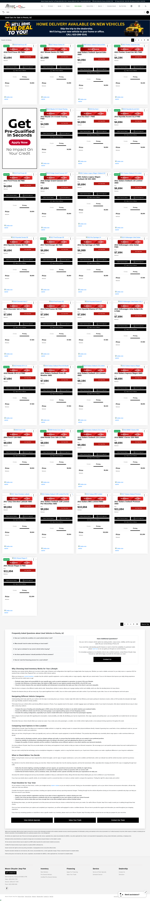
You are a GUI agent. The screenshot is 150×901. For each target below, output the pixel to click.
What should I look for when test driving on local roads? (31, 643)
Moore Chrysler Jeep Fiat (11, 896)
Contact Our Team (118, 820)
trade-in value (55, 785)
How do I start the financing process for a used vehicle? (31, 660)
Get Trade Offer (27, 56)
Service (96, 869)
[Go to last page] (148, 40)
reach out (95, 648)
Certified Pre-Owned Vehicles (49, 877)
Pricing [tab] (24, 77)
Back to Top (145, 624)
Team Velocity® (123, 896)
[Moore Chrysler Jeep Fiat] (10, 6)
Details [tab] (15, 77)
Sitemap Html (40, 896)
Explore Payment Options (11, 66)
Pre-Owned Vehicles (46, 874)
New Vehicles (44, 872)
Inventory (45, 869)
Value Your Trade (75, 820)
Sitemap (34, 896)
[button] (28, 66)
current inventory (28, 676)
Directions (121, 874)
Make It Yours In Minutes (21, 70)
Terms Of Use (28, 896)
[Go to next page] (144, 40)
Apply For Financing (72, 872)
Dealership (123, 869)
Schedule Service (97, 874)
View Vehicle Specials (32, 820)
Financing (71, 869)
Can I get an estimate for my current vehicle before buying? (32, 649)
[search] (145, 6)
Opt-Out (51, 896)
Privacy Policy (21, 896)
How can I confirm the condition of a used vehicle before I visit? (34, 638)
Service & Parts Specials (99, 872)
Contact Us (107, 659)
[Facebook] (7, 888)
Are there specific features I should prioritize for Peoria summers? (34, 654)
